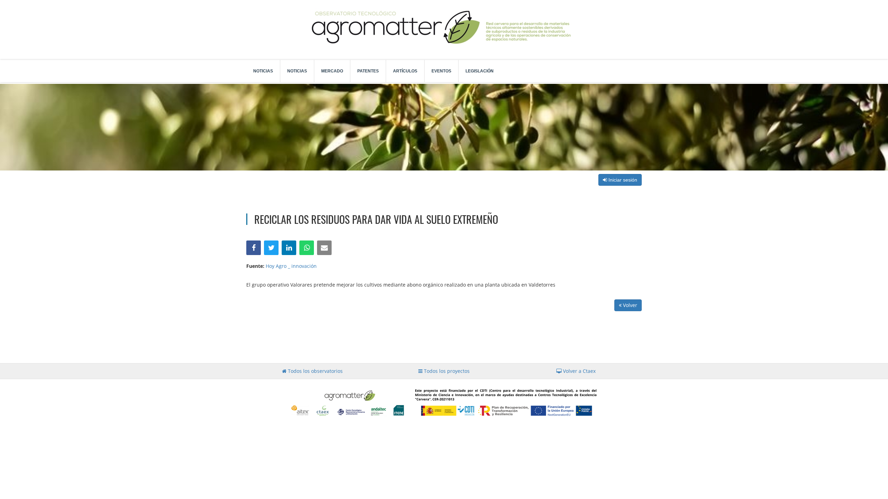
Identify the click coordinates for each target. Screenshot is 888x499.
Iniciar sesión (622, 180)
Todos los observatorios (315, 371)
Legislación (480, 71)
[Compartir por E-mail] (324, 247)
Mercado (332, 71)
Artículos (405, 71)
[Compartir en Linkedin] (289, 247)
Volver (629, 305)
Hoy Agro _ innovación (291, 266)
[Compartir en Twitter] (271, 247)
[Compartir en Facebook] (253, 247)
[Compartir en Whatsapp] (306, 247)
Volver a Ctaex (579, 371)
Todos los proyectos (446, 371)
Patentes (368, 71)
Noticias (263, 71)
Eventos (441, 71)
